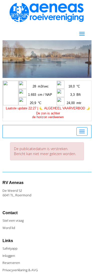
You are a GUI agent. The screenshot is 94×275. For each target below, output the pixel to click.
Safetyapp (10, 248)
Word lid (9, 227)
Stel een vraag (13, 220)
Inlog (9, 255)
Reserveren (11, 262)
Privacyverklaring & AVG (20, 270)
